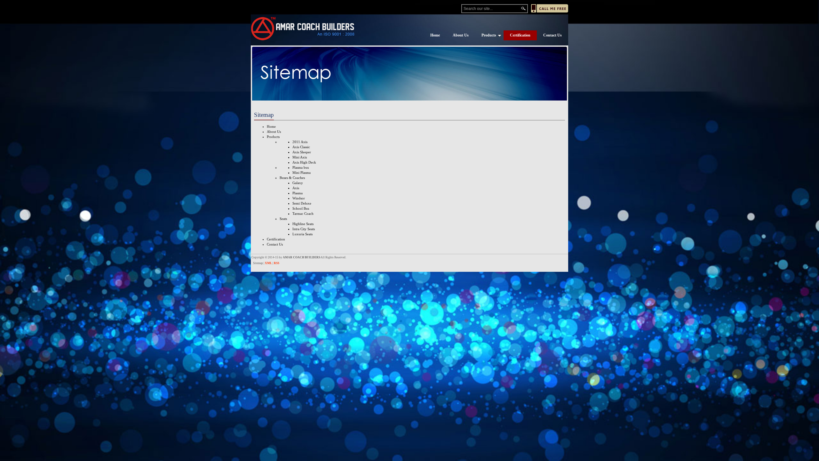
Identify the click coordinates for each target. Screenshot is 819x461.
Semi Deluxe (301, 203)
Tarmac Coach (303, 213)
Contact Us (552, 35)
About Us (461, 35)
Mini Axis (299, 157)
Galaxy (297, 183)
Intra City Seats (303, 229)
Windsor (298, 198)
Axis (295, 188)
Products (488, 35)
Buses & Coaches (292, 178)
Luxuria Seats (302, 234)
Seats (283, 219)
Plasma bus (300, 167)
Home (435, 35)
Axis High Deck (304, 162)
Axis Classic (301, 147)
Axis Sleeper (301, 152)
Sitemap (258, 263)
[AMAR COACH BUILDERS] (303, 28)
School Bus (300, 208)
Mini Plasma (301, 172)
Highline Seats (303, 224)
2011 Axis (299, 142)
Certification (520, 35)
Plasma (297, 193)
